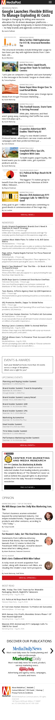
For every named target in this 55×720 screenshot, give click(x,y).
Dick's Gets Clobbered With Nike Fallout (21, 558)
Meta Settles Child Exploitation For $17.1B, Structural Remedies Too (35, 42)
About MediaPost (18, 687)
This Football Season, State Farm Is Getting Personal (36, 108)
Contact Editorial (18, 690)
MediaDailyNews (10, 8)
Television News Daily (29, 170)
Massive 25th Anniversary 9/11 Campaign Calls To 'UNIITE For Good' (34, 197)
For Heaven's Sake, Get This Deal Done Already (24, 533)
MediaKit (30, 687)
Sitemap (39, 690)
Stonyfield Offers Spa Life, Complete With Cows (32, 152)
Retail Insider (8, 556)
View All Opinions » (27, 578)
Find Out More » (27, 487)
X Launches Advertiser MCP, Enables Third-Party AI (33, 130)
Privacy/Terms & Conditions (22, 693)
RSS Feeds (30, 690)
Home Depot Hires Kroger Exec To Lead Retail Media (36, 89)
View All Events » (27, 445)
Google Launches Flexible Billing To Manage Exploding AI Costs (27, 13)
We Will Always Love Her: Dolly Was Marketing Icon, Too (27, 508)
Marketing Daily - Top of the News (17, 503)
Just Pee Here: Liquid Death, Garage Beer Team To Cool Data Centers (35, 67)
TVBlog (5, 531)
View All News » (27, 214)
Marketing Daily (27, 62)
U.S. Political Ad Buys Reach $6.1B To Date (35, 174)
